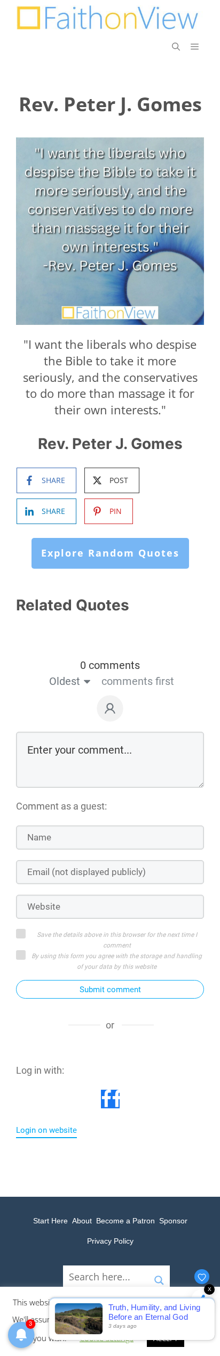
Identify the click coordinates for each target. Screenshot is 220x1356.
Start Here (50, 1220)
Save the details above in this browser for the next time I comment (117, 940)
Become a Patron (125, 1220)
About (82, 1220)
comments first (137, 681)
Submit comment (110, 989)
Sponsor (173, 1220)
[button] (176, 46)
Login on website (46, 1130)
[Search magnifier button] (159, 1276)
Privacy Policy (110, 1241)
